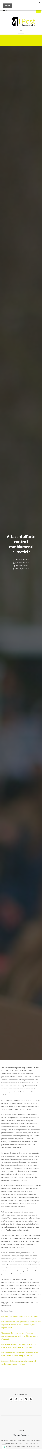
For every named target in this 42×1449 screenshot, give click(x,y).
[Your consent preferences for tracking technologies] (4, 1447)
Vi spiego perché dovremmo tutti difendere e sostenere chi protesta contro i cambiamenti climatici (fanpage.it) (19, 1336)
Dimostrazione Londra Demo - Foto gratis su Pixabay (19, 1316)
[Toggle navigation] (21, 31)
